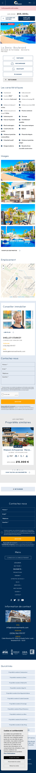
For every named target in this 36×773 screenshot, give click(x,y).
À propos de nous (17, 579)
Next (33, 33)
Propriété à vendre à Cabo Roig (18, 725)
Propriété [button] (17, 569)
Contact (18, 595)
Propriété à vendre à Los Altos (18, 714)
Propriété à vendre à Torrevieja (18, 704)
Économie (18, 74)
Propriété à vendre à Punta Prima (18, 719)
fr (30, 3)
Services (17, 585)
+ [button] (3, 266)
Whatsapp (20, 69)
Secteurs (17, 566)
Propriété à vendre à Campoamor (18, 672)
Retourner (18, 489)
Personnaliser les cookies (14, 761)
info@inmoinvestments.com (17, 627)
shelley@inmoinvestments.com (14, 351)
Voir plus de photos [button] (9, 250)
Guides (17, 591)
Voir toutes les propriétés (16, 472)
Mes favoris (17, 588)
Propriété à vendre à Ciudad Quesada (18, 698)
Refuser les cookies (14, 766)
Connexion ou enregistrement (18, 557)
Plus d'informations (9, 753)
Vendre (17, 575)
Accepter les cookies (14, 757)
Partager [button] (20, 58)
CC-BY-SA (32, 296)
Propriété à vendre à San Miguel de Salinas (18, 693)
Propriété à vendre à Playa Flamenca (18, 709)
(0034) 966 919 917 (17, 633)
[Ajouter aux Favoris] (32, 428)
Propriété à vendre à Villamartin (18, 683)
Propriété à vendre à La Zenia (18, 677)
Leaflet (11, 296)
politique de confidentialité (15, 388)
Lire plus (7, 332)
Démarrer (17, 563)
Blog (18, 582)
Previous (2, 33)
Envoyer (18, 539)
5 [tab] (19, 469)
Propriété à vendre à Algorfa (18, 688)
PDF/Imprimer (20, 63)
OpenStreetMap (21, 296)
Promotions (17, 572)
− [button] (3, 268)
